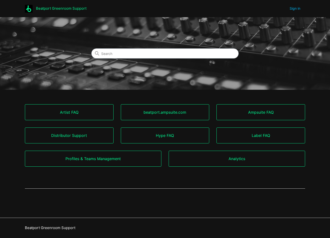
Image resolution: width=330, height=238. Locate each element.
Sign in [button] (295, 8)
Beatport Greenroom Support (50, 227)
